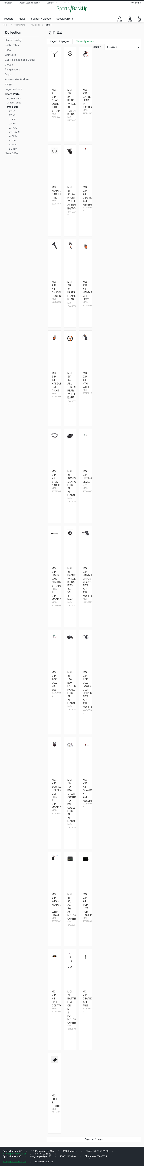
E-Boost (13, 148)
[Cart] (139, 18)
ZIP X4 (48, 25)
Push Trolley (12, 45)
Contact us (52, 3)
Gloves (9, 64)
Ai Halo (13, 144)
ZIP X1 (12, 111)
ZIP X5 (12, 123)
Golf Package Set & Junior (20, 59)
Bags (8, 50)
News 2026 (11, 153)
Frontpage (7, 3)
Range (8, 84)
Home (6, 25)
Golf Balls (10, 54)
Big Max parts (14, 98)
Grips (8, 74)
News (22, 18)
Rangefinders (12, 69)
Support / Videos (41, 18)
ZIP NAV (13, 128)
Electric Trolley (13, 40)
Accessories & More (17, 79)
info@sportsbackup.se (14, 1161)
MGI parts (35, 25)
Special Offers (64, 18)
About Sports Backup (29, 3)
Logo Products (13, 89)
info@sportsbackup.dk (15, 1153)
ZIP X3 (12, 115)
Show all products (85, 41)
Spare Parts (19, 25)
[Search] (119, 18)
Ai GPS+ (13, 136)
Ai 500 (12, 140)
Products (8, 18)
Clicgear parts (14, 102)
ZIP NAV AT (14, 132)
